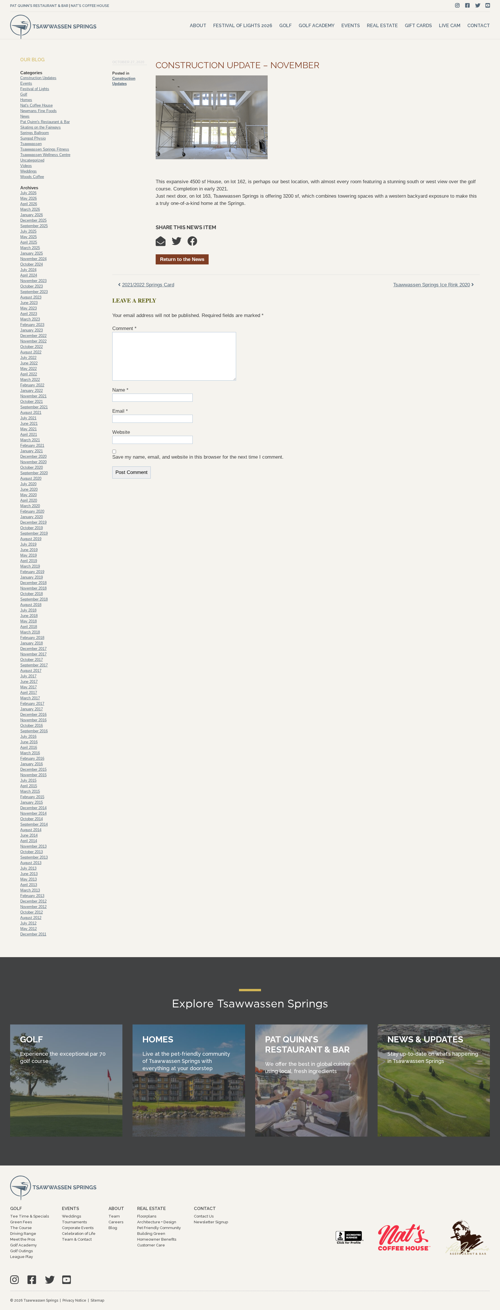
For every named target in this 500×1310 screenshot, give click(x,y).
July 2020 (28, 484)
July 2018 (28, 610)
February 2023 (32, 325)
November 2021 (33, 396)
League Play (21, 1257)
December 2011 (33, 934)
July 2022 (28, 357)
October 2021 (31, 401)
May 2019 (28, 555)
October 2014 (31, 819)
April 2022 (28, 374)
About (198, 25)
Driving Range (23, 1233)
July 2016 (28, 736)
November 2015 (33, 775)
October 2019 (31, 528)
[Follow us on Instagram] (457, 5)
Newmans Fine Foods (38, 111)
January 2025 (31, 253)
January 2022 (31, 390)
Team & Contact (77, 1239)
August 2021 (30, 412)
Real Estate (382, 25)
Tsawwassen (31, 144)
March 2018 (30, 632)
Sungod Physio (33, 138)
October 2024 (31, 264)
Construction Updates (38, 78)
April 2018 (28, 627)
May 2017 (28, 687)
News (25, 116)
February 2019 (32, 572)
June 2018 (29, 616)
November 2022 (33, 341)
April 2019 (28, 561)
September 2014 (34, 824)
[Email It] (163, 243)
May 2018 (28, 621)
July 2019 (28, 544)
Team (114, 1216)
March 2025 (30, 248)
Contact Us (204, 1216)
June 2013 (29, 874)
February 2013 (32, 896)
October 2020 (31, 467)
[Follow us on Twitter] (477, 5)
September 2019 (34, 533)
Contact (478, 25)
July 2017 (28, 676)
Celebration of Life (78, 1233)
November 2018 (33, 588)
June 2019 (29, 550)
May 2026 (28, 198)
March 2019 (30, 566)
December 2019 (33, 522)
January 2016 (31, 764)
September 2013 (34, 857)
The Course (21, 1228)
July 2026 (28, 193)
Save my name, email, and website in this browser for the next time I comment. (198, 457)
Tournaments (74, 1222)
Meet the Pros (22, 1239)
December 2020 (33, 456)
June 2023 (29, 303)
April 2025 (28, 242)
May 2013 (28, 879)
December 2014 (33, 808)
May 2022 (28, 368)
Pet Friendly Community (159, 1228)
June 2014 (29, 835)
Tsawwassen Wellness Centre (45, 155)
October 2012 (31, 912)
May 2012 (28, 929)
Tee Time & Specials (29, 1216)
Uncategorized (32, 160)
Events (350, 25)
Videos (26, 166)
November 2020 (33, 462)
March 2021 (30, 440)
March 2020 (30, 506)
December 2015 (33, 769)
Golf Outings (21, 1251)
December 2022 (33, 335)
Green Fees (21, 1222)
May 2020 (28, 495)
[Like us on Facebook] (467, 5)
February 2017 (32, 703)
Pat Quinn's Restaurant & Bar (39, 6)
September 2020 (34, 473)
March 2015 (30, 791)
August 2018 (30, 605)
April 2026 (28, 204)
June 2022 (29, 363)
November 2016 (33, 720)
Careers (116, 1222)
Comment (124, 328)
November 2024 (33, 259)
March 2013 (30, 890)
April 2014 (28, 841)
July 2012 (28, 923)
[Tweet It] (179, 243)
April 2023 (28, 314)
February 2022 (32, 385)
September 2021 (34, 407)
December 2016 (33, 714)
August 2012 (30, 918)
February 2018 (32, 637)
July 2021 (28, 418)
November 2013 (33, 846)
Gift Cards (418, 25)
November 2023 (33, 281)
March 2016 (30, 753)
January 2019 (31, 577)
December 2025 (33, 220)
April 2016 (28, 747)
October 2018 (31, 594)
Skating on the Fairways (40, 127)
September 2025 (34, 226)
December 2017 (33, 648)
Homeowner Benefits (156, 1239)
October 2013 (31, 852)
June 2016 (29, 742)
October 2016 (31, 725)
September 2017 (34, 665)
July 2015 (28, 780)
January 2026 (31, 215)
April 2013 (28, 885)
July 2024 (28, 270)
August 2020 (30, 478)
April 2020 (28, 500)
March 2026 (30, 209)
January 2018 (31, 643)
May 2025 (28, 237)
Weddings (28, 171)
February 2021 (32, 445)
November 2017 (33, 654)
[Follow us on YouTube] (488, 5)
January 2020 (31, 517)
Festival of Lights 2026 (242, 25)
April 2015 (28, 786)
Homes (26, 100)
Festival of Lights (34, 89)
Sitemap (97, 1300)
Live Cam (449, 25)
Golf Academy (316, 25)
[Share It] (195, 243)
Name (120, 390)
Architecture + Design (156, 1222)
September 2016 (34, 731)
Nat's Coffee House (90, 6)
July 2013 (28, 868)
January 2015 (31, 802)
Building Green (151, 1233)
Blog (113, 1228)
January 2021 (31, 451)
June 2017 (29, 681)
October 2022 (31, 346)
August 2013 (30, 863)
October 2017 (31, 659)
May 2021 (28, 429)
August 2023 (30, 297)
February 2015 (32, 797)
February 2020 (32, 511)
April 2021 (28, 434)
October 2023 (31, 286)
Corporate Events (77, 1228)
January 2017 (31, 709)
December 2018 (33, 583)
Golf (285, 25)
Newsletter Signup (211, 1222)
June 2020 (29, 489)
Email (120, 411)
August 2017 (30, 670)
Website (121, 432)
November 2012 (33, 907)
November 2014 (33, 813)
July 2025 (28, 231)
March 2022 (30, 379)
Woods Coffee (32, 177)
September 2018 (34, 599)
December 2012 (33, 901)
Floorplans (146, 1216)
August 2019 (30, 539)
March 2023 (30, 319)
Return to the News (182, 259)
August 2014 (30, 830)
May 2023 (28, 308)
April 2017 (28, 692)
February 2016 (32, 758)
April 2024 (28, 275)
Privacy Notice (74, 1300)
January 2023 (31, 330)
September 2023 (34, 292)
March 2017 (30, 698)
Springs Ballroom (34, 133)
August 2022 (30, 352)
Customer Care (151, 1245)
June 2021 (29, 423)
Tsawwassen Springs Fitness (44, 149)
